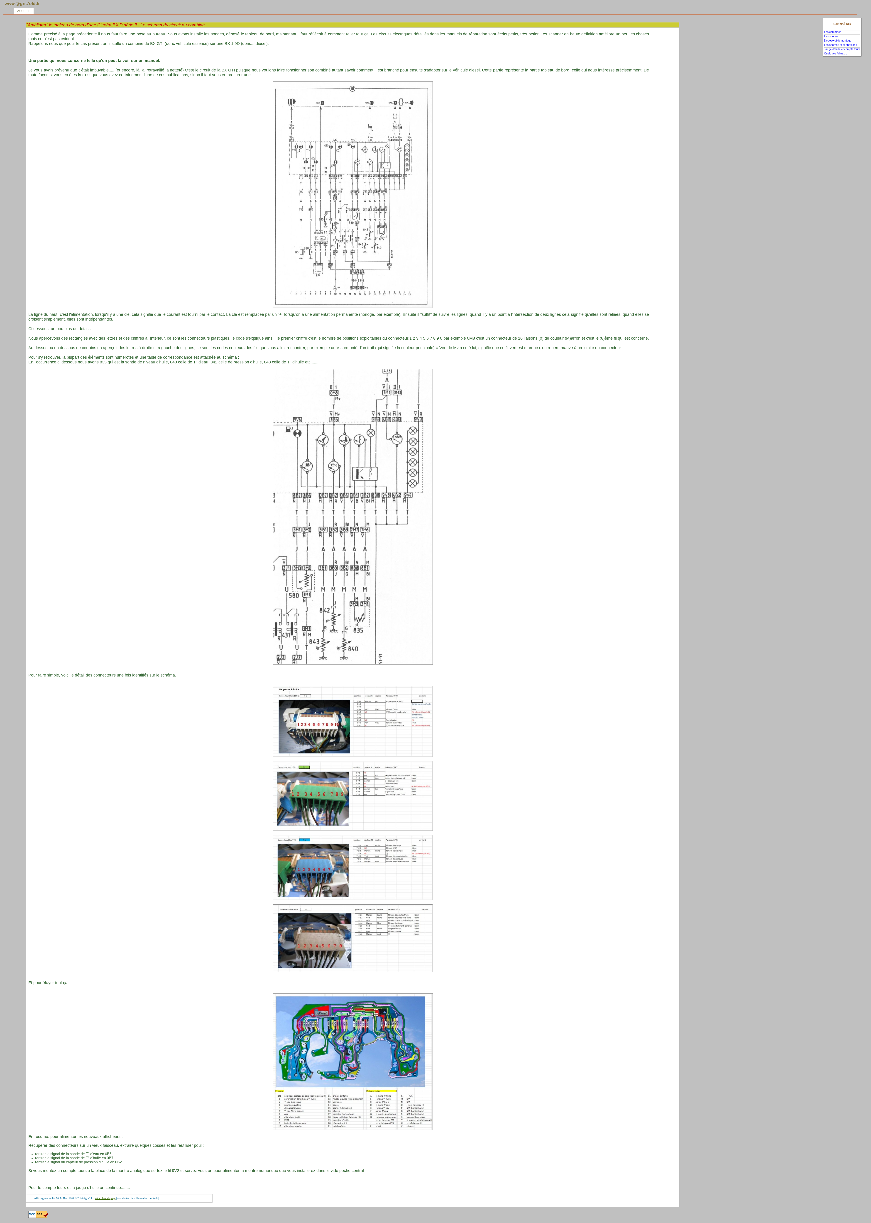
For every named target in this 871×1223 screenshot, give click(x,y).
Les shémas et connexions (840, 45)
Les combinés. (833, 32)
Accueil (23, 11)
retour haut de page (105, 1198)
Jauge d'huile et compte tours (842, 49)
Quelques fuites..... (835, 53)
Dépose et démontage (837, 40)
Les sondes (831, 36)
